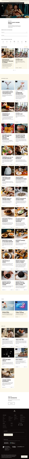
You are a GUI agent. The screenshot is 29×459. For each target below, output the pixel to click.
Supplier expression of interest (22, 420)
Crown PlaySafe (4, 421)
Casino (3, 420)
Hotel (3, 417)
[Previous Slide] (25, 47)
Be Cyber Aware (15, 416)
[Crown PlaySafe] (7, 447)
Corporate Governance (22, 416)
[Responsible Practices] (20, 448)
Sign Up (16, 1)
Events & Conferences (11, 417)
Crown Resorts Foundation (22, 417)
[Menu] (27, 5)
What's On (4, 416)
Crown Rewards (10, 418)
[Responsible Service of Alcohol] (14, 448)
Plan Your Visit (10, 420)
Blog (14, 419)
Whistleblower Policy (22, 421)
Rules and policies (16, 418)
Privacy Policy (6, 457)
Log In (11, 1)
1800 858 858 (8, 449)
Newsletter (15, 417)
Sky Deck (9, 419)
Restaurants (4, 418)
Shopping (10, 416)
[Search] (25, 5)
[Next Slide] (27, 47)
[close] (28, 0)
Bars (3, 419)
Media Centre (21, 418)
